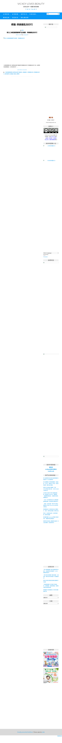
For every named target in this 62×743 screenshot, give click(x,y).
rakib (43, 732)
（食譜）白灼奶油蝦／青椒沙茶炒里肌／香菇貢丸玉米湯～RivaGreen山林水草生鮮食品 (51, 505)
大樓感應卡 (24, 72)
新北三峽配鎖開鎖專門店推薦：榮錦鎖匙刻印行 (22, 32)
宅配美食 (15, 17)
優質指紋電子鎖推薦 (17, 72)
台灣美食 (6, 14)
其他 (23, 30)
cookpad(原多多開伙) (51, 469)
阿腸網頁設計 (59, 736)
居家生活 (24, 14)
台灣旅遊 (15, 14)
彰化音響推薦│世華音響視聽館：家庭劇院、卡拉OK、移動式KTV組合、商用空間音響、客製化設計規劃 (50, 483)
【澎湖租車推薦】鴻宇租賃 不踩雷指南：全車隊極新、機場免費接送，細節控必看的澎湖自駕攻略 (51, 586)
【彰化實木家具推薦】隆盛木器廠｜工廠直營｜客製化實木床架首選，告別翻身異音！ (51, 576)
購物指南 (6, 17)
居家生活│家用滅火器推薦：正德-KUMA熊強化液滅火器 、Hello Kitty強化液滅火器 (50, 489)
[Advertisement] (52, 545)
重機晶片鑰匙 (13, 73)
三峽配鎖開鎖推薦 (9, 72)
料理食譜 (33, 14)
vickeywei (25, 34)
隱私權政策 (25, 17)
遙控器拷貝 (7, 73)
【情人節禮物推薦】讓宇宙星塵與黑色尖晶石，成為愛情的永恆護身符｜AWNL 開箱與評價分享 (51, 571)
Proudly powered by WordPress (25, 732)
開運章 (18, 73)
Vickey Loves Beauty (31, 3)
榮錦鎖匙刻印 (30, 72)
